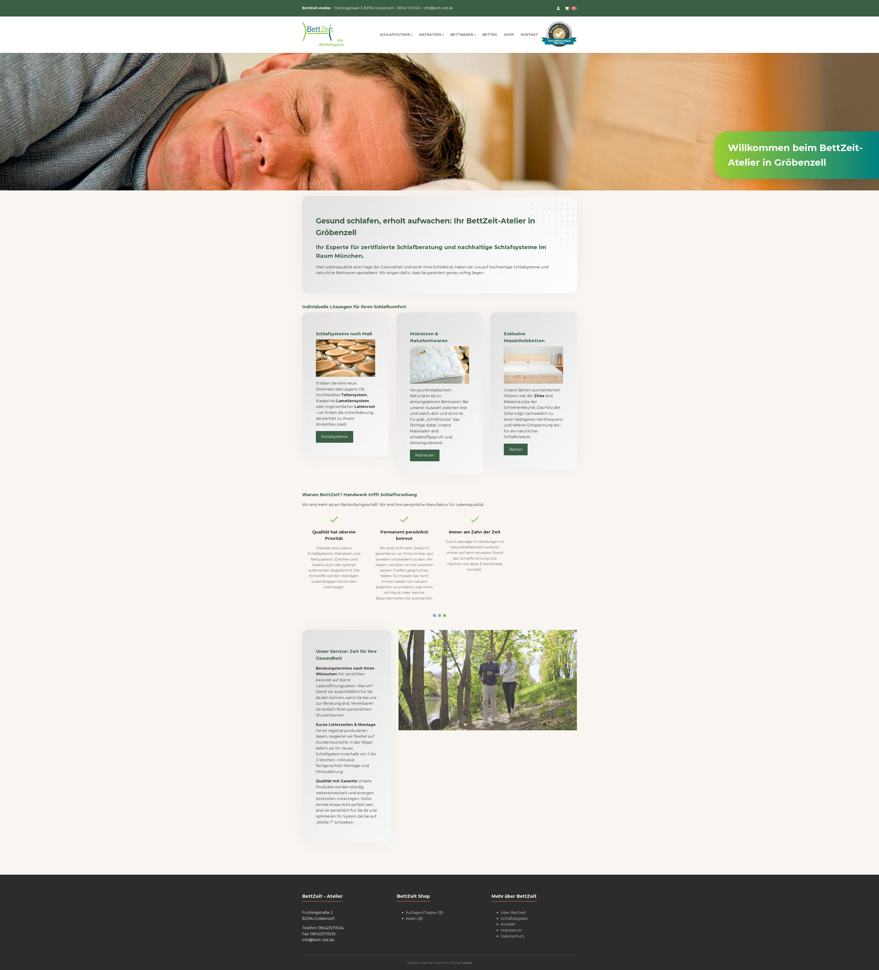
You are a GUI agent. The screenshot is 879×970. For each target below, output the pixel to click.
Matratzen (430, 35)
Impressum (511, 930)
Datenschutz (513, 936)
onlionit (467, 963)
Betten (490, 35)
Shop (509, 35)
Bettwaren (461, 35)
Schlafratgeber (514, 918)
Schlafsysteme (395, 35)
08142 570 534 (409, 8)
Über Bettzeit (513, 912)
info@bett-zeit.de (438, 8)
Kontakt (529, 35)
